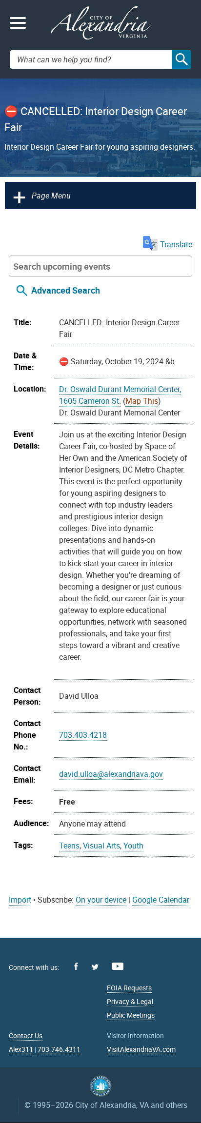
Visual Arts (101, 845)
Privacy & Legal (130, 1001)
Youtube (117, 966)
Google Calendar (160, 899)
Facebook (76, 966)
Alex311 (21, 1049)
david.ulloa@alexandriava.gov (111, 773)
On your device (101, 899)
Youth (133, 845)
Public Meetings (131, 1015)
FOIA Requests (129, 987)
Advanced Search (65, 290)
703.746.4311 (59, 1049)
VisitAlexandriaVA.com (141, 1049)
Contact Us (25, 1035)
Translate (176, 244)
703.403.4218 (83, 734)
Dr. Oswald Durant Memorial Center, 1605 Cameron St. (120, 395)
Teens (69, 845)
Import (20, 899)
